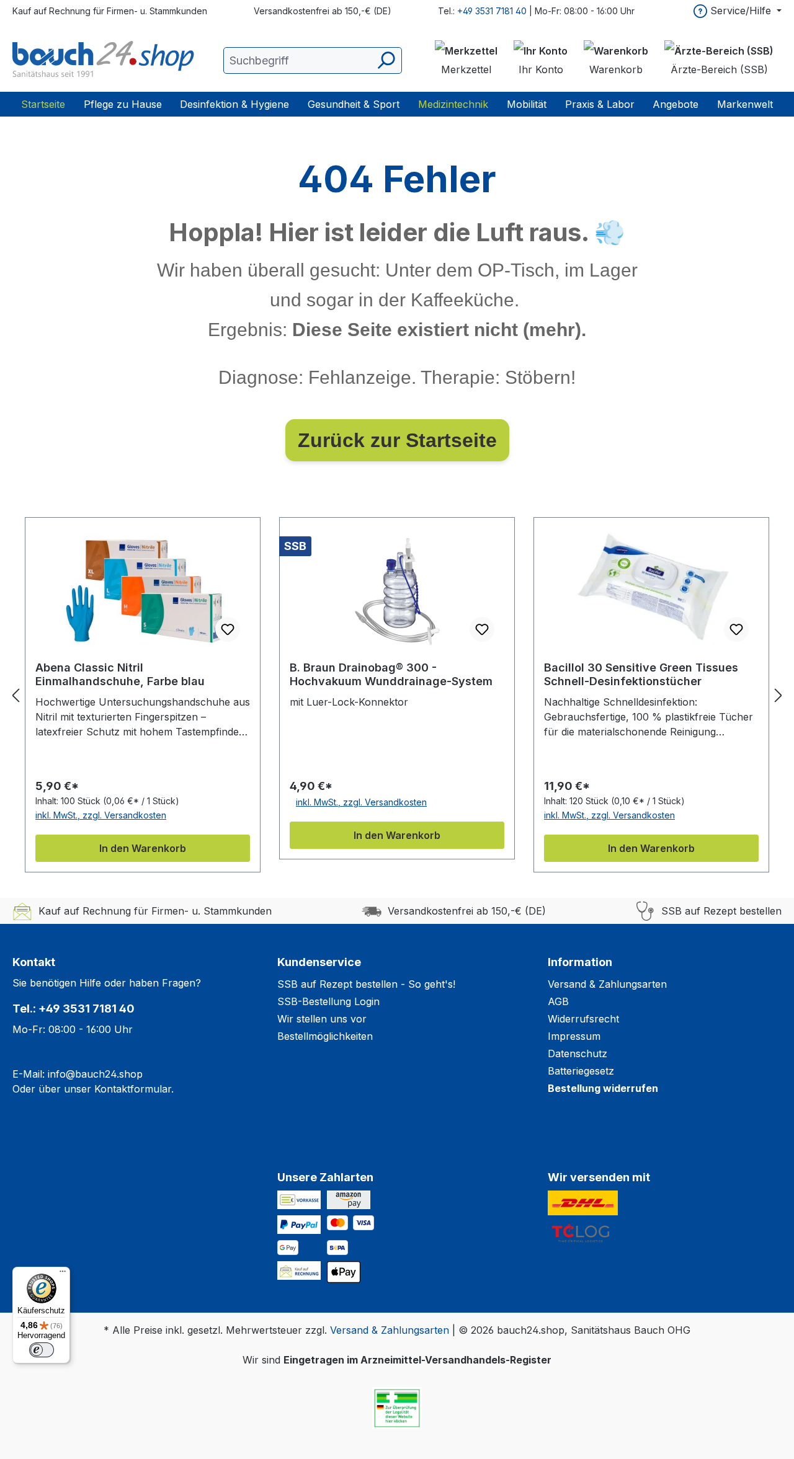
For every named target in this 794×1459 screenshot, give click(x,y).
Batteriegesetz (581, 1071)
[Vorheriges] (15, 695)
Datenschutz (577, 1053)
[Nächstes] (778, 695)
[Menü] (62, 1274)
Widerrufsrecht (583, 1019)
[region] (397, 695)
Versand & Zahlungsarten (607, 984)
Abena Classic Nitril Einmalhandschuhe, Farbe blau (120, 674)
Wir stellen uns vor (322, 1019)
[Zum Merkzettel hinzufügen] (227, 629)
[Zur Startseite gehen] (105, 60)
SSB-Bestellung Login (328, 1001)
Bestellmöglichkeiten (325, 1036)
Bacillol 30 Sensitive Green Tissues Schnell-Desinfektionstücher (641, 674)
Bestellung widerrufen (603, 1088)
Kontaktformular (132, 1089)
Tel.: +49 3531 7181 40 (73, 1008)
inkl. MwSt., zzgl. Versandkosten (100, 815)
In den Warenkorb (142, 848)
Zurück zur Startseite (397, 440)
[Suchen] (385, 60)
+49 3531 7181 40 (492, 11)
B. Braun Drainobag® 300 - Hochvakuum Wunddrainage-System (391, 674)
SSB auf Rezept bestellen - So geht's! (366, 984)
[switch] (41, 1349)
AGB (558, 1001)
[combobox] (312, 60)
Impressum (574, 1036)
